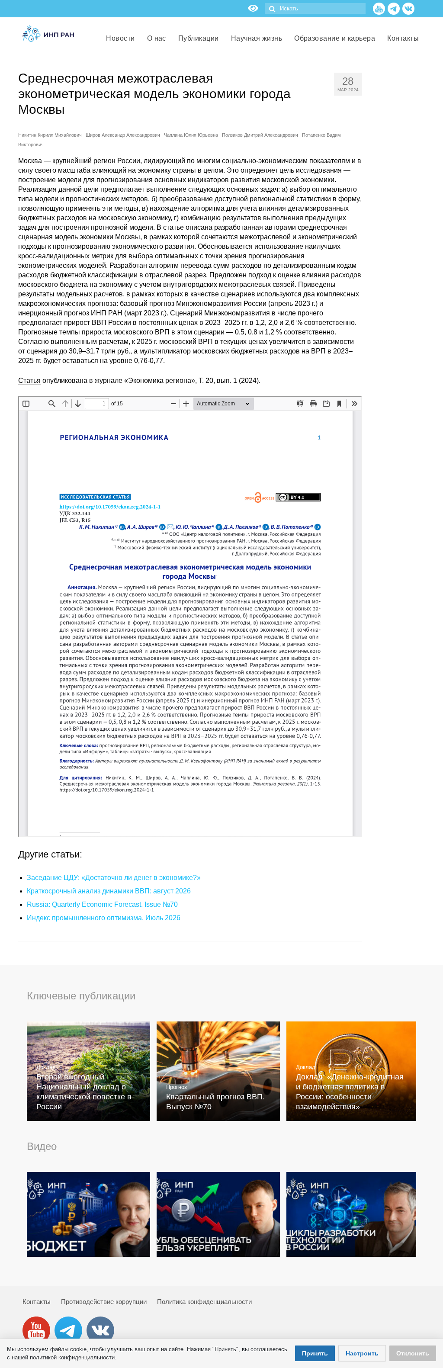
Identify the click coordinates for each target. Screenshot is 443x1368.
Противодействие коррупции (104, 1301)
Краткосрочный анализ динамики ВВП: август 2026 (109, 891)
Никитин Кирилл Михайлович (50, 135)
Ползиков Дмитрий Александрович (260, 135)
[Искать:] (315, 8)
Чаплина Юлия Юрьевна (191, 135)
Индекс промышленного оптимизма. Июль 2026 (103, 918)
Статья (29, 380)
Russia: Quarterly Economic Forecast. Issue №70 (102, 904)
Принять (315, 1353)
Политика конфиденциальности (204, 1301)
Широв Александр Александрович (123, 135)
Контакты (36, 1301)
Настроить (362, 1353)
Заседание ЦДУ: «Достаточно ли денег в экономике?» (114, 877)
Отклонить (412, 1353)
